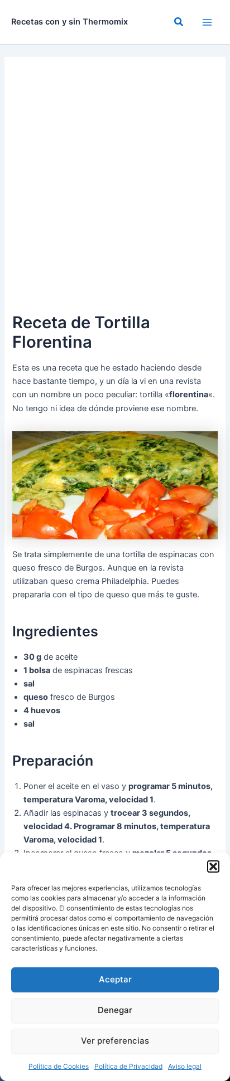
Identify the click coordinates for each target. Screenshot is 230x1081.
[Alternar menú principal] (207, 22)
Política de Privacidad (128, 1066)
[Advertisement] (115, 189)
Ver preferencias (115, 1040)
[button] (213, 866)
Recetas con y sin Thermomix (69, 22)
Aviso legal (185, 1066)
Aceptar (115, 979)
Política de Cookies (58, 1066)
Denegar (115, 1010)
